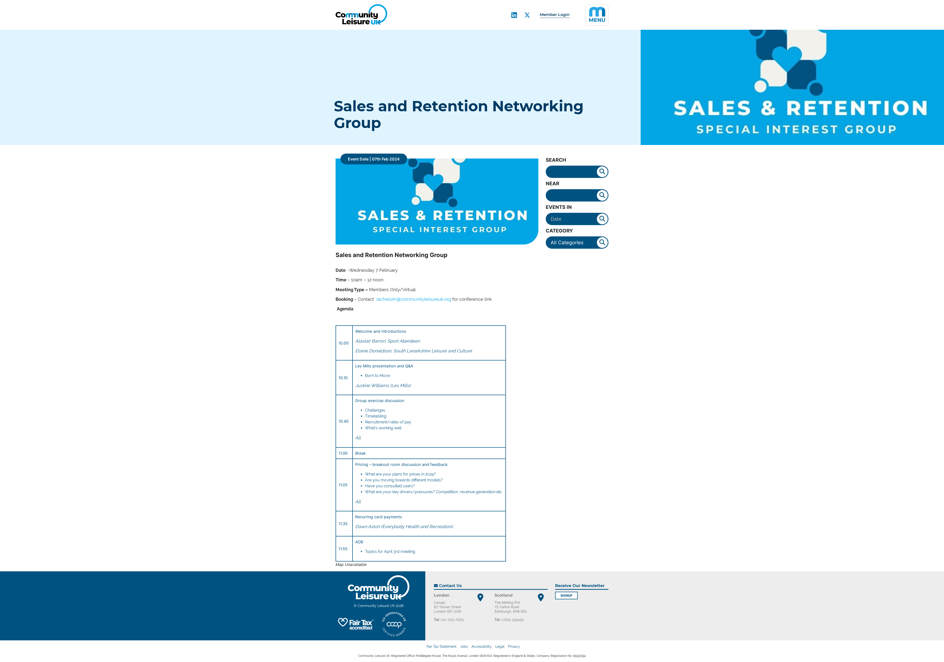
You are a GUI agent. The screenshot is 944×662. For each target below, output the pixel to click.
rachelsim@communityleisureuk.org (413, 299)
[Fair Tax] (355, 624)
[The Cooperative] (394, 624)
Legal (499, 646)
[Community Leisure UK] (361, 14)
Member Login (555, 14)
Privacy (514, 646)
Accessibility (482, 646)
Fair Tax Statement (442, 646)
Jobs (464, 646)
